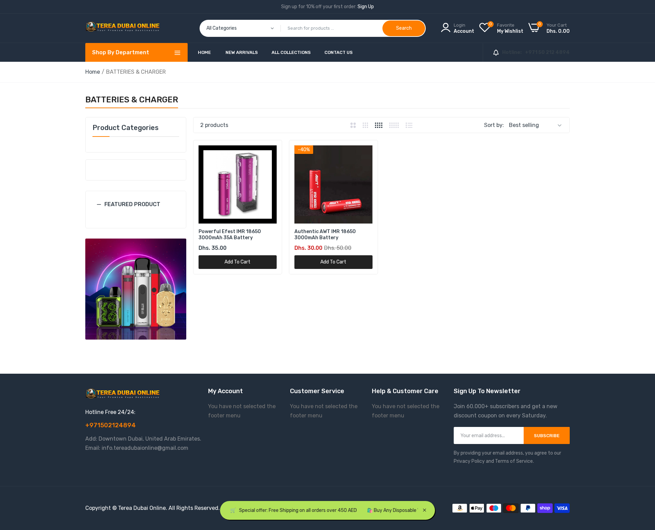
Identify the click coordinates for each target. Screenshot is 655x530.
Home (204, 52)
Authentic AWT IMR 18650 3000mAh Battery (325, 235)
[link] (135, 289)
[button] (136, 209)
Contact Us (338, 52)
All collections (291, 52)
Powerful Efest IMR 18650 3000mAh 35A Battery (230, 235)
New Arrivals (241, 52)
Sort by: (494, 125)
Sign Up (366, 7)
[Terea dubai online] (122, 27)
